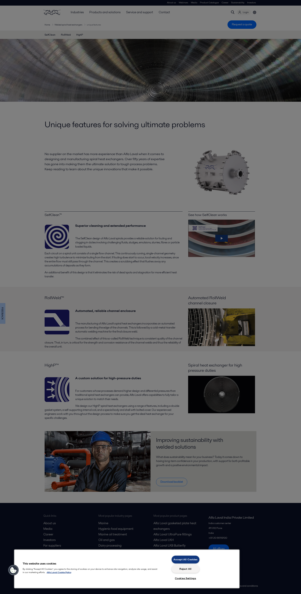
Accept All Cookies (185, 559)
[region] (127, 568)
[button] (13, 570)
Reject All (185, 569)
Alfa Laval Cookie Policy (59, 572)
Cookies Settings (185, 578)
